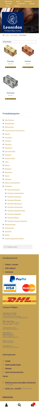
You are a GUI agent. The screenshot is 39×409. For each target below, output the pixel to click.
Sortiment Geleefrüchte (15, 193)
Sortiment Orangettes (15, 207)
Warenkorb (30, 403)
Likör (7, 162)
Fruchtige (8, 137)
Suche (19, 405)
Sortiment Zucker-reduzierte (17, 221)
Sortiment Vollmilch (14, 214)
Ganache (8, 141)
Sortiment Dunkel (13, 189)
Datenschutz (8, 397)
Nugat (7, 176)
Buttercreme (9, 127)
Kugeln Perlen (10, 158)
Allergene (17, 6)
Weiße (7, 235)
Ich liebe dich (21, 3)
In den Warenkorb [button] (10, 67)
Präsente (32, 3)
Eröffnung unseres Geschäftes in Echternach (20, 382)
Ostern (8, 6)
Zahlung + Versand (11, 264)
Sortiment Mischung (14, 203)
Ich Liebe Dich (10, 151)
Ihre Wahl (8, 3)
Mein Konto (6, 405)
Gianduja (8, 144)
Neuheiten (8, 172)
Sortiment (8, 186)
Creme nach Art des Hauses (15, 130)
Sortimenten (28, 1)
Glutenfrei (8, 148)
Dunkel (7, 134)
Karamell (8, 155)
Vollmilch (8, 231)
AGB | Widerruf (10, 268)
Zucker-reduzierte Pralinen (14, 238)
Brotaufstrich (9, 123)
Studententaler (10, 224)
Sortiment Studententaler (16, 210)
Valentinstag (8, 1)
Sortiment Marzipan (14, 200)
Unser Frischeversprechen (14, 372)
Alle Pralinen (9, 120)
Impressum (9, 272)
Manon (18, 1)
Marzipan (8, 169)
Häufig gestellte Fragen (13, 365)
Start (7, 35)
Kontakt (7, 361)
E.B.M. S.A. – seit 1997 (13, 388)
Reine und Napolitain (12, 182)
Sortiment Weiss (13, 217)
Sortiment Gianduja (14, 196)
